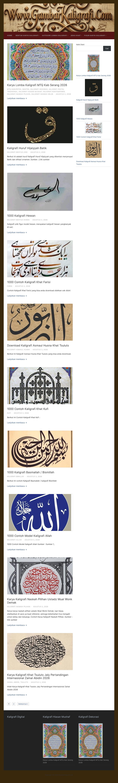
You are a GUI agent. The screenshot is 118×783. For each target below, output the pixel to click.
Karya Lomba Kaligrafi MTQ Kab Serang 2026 (37, 85)
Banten (25, 89)
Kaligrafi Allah (14, 540)
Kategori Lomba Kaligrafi (54, 35)
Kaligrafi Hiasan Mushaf (30, 92)
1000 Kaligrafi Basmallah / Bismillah (30, 472)
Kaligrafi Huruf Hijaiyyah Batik (27, 148)
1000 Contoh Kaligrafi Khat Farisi (28, 282)
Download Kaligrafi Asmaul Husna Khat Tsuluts (38, 345)
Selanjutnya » (23, 704)
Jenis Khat (76, 35)
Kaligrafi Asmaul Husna (18, 350)
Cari (106, 48)
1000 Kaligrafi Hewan (21, 215)
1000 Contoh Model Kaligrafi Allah (29, 535)
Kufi (9, 413)
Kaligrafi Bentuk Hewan (18, 220)
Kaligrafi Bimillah (15, 476)
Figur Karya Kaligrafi (94, 35)
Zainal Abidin (13, 682)
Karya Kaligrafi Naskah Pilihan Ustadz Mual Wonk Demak (39, 601)
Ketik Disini (80, 45)
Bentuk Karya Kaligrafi (27, 35)
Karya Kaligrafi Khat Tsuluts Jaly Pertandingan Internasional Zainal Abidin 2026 (37, 676)
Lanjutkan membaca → (17, 98)
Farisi (9, 286)
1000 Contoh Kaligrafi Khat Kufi (27, 409)
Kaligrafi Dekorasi (39, 89)
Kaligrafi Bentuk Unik (17, 152)
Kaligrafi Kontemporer (54, 92)
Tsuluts (24, 682)
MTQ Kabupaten (14, 89)
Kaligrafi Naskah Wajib (42, 94)
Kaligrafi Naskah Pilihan (18, 94)
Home (9, 35)
